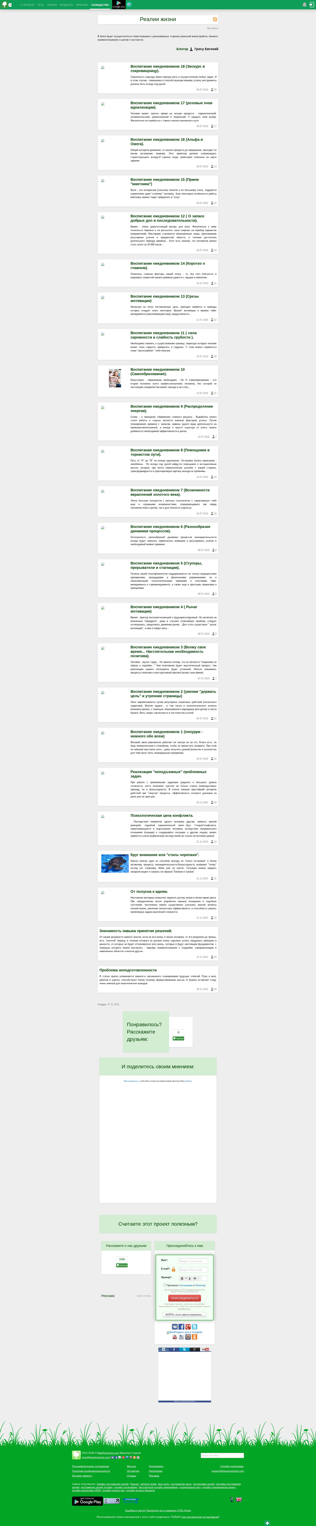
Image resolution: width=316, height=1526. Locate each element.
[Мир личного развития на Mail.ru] (188, 1339)
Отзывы (131, 1475)
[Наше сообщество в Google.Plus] (188, 1328)
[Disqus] (158, 1156)
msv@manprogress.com (96, 1457)
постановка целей (204, 1483)
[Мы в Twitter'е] (195, 1328)
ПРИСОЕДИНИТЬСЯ (184, 1298)
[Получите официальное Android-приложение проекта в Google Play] (119, 5)
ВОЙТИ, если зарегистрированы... (185, 1314)
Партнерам (155, 1471)
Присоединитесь (131, 1081)
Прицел (134, 1483)
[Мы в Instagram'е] (184, 1332)
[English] (239, 1501)
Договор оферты (82, 1475)
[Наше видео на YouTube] (175, 1339)
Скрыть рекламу (144, 1296)
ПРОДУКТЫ (66, 5)
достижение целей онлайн (97, 1487)
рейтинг (188, 1081)
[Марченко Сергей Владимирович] (139, 1457)
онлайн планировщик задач (218, 1487)
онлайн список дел (113, 1490)
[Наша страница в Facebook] (181, 1328)
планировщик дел (190, 1487)
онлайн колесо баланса (140, 1490)
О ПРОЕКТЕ (28, 5)
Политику (200, 1285)
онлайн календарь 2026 (86, 1490)
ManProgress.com (108, 1452)
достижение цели (181, 1483)
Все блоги (212, 28)
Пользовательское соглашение (90, 1466)
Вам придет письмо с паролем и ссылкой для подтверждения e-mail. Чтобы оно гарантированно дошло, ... (185, 1306)
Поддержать (156, 1466)
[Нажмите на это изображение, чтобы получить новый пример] (190, 1278)
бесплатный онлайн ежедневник (158, 1487)
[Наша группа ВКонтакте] (175, 1328)
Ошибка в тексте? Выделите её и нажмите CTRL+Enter (158, 1510)
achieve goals (149, 1483)
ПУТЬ (41, 5)
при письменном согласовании (200, 1516)
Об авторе (133, 1471)
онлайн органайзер (125, 1487)
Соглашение (186, 1285)
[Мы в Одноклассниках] (195, 1339)
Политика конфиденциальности (91, 1471)
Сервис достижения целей (113, 1483)
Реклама (154, 1475)
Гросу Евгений (206, 49)
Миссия (131, 1466)
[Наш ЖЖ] (181, 1339)
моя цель (163, 1483)
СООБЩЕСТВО (100, 5)
